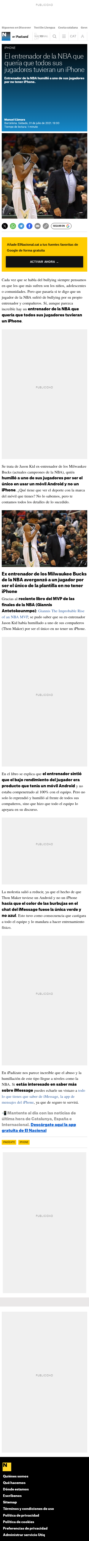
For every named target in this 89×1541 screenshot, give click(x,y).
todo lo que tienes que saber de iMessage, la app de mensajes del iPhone (43, 1096)
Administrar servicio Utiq (24, 1535)
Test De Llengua (44, 27)
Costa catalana (68, 27)
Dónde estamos (16, 1489)
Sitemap (10, 1502)
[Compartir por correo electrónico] (38, 226)
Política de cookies (18, 1522)
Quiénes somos (15, 1476)
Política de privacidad (21, 1515)
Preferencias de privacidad (25, 1528)
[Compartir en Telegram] (21, 226)
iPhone (24, 1142)
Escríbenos (12, 1496)
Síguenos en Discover (16, 27)
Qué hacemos (14, 1483)
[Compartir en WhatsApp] (13, 226)
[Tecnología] (6, 36)
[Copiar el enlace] (46, 226)
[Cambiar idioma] (73, 36)
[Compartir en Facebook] (29, 226)
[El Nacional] (44, 1467)
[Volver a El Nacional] (41, 36)
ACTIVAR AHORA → (44, 261)
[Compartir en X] (5, 226)
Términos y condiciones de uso (28, 1509)
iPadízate (9, 1142)
